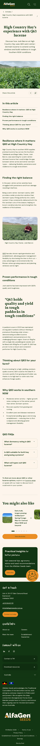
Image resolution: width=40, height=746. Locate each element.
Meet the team (8, 634)
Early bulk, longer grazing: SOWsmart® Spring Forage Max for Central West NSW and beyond (21, 518)
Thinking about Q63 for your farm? (16, 125)
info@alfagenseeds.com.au (12, 608)
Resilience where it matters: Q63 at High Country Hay (18, 111)
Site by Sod (20, 743)
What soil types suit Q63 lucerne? (15, 464)
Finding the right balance (12, 116)
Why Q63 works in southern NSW (15, 129)
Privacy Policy (18, 733)
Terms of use (26, 730)
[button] (35, 4)
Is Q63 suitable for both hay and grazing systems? (16, 453)
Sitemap (20, 739)
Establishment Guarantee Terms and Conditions (18, 736)
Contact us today (10, 614)
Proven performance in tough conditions (19, 120)
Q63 (4, 253)
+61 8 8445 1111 (7, 603)
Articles (8, 12)
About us (5, 630)
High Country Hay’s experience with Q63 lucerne (17, 16)
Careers (24, 630)
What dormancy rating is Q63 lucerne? (17, 443)
